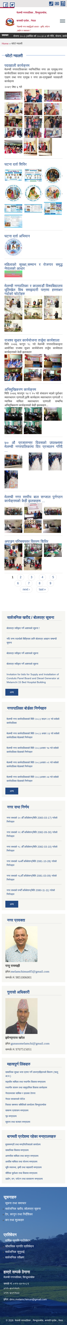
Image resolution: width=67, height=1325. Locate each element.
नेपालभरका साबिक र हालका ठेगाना (20, 1093)
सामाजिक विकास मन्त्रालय (17, 1150)
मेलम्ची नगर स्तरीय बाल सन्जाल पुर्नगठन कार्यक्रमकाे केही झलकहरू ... (33, 499)
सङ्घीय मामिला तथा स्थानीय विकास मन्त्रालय (25, 1081)
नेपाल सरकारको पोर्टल (15, 1098)
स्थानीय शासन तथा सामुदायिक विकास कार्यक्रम (26, 1087)
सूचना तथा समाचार (15, 1203)
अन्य (12, 692)
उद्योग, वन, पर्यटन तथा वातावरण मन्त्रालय (24, 1178)
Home (5, 43)
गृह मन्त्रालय (11, 1116)
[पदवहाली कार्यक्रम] (13, 95)
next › (26, 589)
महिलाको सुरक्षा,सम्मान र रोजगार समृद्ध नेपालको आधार (33, 266)
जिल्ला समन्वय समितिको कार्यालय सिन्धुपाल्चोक (25, 1104)
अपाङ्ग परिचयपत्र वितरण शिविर (26, 541)
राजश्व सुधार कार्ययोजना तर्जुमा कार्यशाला (31, 340)
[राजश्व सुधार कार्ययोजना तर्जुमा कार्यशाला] (13, 360)
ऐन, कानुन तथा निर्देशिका (19, 1214)
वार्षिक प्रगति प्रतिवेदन (17, 1240)
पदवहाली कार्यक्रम (16, 65)
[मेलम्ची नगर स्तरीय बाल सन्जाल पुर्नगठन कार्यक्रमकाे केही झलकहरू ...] (13, 510)
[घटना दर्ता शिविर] (13, 174)
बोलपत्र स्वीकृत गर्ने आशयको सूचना (22, 653)
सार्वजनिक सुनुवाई (14, 1252)
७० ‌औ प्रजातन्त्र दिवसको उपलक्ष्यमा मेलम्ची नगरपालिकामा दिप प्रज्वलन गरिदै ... (33, 447)
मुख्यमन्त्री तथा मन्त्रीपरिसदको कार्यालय (23, 1144)
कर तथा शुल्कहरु (14, 1220)
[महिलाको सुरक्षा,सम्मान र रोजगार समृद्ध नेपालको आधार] (13, 273)
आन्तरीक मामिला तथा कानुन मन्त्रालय (21, 1155)
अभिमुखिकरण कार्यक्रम (20, 389)
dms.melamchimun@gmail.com (28, 1299)
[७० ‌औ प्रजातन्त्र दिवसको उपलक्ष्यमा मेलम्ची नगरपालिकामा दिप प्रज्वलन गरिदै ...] (13, 461)
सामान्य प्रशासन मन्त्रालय (16, 1110)
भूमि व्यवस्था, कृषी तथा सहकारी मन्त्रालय (23, 1167)
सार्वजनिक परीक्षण (14, 1257)
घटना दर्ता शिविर (15, 164)
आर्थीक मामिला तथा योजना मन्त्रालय (21, 1161)
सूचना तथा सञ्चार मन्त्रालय (17, 1121)
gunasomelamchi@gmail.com (30, 1043)
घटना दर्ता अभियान (17, 236)
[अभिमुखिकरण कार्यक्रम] (13, 413)
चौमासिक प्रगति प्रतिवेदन (19, 1246)
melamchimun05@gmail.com (30, 971)
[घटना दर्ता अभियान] (13, 246)
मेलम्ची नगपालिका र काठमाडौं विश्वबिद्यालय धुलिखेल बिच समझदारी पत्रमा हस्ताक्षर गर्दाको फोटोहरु (33, 290)
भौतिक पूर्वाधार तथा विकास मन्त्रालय (21, 1173)
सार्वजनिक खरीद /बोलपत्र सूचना (23, 1208)
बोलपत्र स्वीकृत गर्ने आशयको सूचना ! (23, 628)
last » (42, 589)
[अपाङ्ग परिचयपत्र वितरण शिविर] (13, 549)
